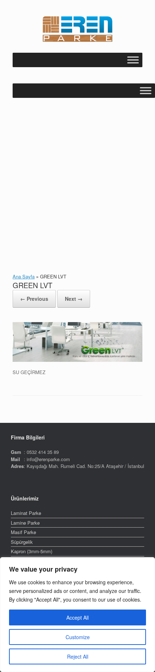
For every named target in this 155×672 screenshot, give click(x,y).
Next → (74, 298)
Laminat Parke (26, 513)
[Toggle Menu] (133, 59)
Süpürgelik (22, 541)
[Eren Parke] (77, 29)
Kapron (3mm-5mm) (31, 551)
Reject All (77, 656)
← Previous (34, 298)
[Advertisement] (77, 179)
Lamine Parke (25, 522)
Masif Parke (23, 532)
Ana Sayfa (24, 276)
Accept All (77, 617)
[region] (77, 614)
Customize (78, 637)
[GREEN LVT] (77, 359)
